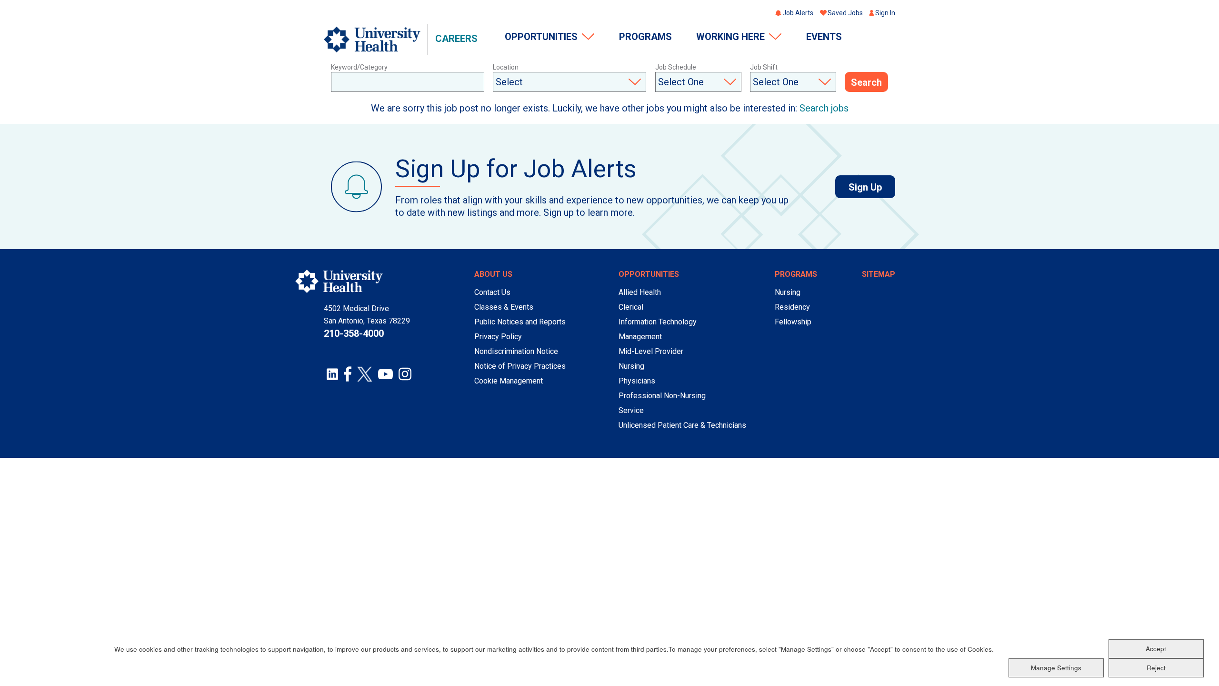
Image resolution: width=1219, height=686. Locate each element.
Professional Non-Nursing (662, 395)
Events (824, 36)
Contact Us (492, 292)
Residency (792, 307)
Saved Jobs (845, 13)
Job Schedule (675, 67)
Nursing (631, 366)
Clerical (631, 307)
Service (631, 410)
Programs (645, 36)
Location (506, 67)
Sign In (885, 13)
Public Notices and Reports (520, 321)
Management (640, 336)
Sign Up (872, 187)
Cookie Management (508, 380)
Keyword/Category (359, 67)
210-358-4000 (354, 333)
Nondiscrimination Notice (516, 351)
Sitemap (878, 274)
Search (866, 82)
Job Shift (764, 67)
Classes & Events (503, 307)
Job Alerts (797, 13)
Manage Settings (1056, 667)
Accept (1156, 648)
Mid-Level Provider (651, 351)
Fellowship (793, 321)
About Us (493, 274)
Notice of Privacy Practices (520, 366)
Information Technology (658, 321)
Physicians (637, 380)
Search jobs (824, 108)
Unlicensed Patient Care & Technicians (682, 425)
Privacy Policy (498, 336)
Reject (1156, 667)
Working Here (730, 36)
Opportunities (541, 36)
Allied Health (640, 292)
